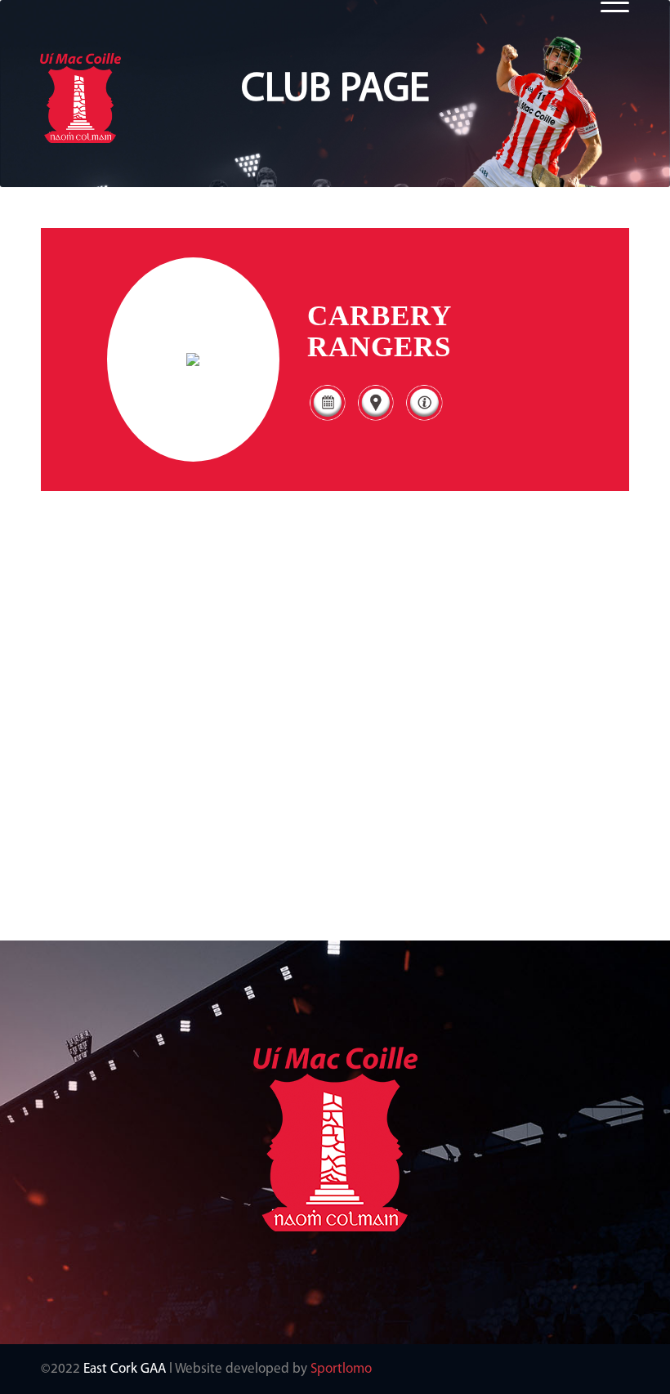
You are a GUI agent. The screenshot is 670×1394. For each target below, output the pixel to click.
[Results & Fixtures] (327, 419)
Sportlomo (341, 1369)
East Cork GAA (124, 1369)
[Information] (424, 419)
